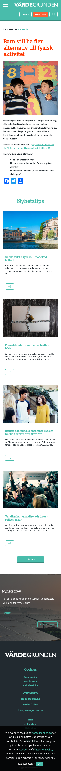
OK (39, 763)
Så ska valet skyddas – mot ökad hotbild (26, 258)
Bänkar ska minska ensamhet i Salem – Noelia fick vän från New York (30, 432)
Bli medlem (40, 14)
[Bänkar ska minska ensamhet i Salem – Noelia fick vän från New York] (30, 404)
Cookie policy (30, 676)
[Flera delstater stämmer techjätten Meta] (30, 319)
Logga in (25, 14)
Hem (30, 719)
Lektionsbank (30, 723)
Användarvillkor (30, 685)
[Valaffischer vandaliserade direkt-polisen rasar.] (30, 490)
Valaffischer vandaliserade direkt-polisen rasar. (26, 517)
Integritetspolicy (30, 681)
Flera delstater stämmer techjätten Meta (27, 346)
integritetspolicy (44, 749)
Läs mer (31, 559)
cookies (23, 749)
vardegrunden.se (42, 732)
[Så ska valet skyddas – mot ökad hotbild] (30, 230)
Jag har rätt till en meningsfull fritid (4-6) (31, 148)
